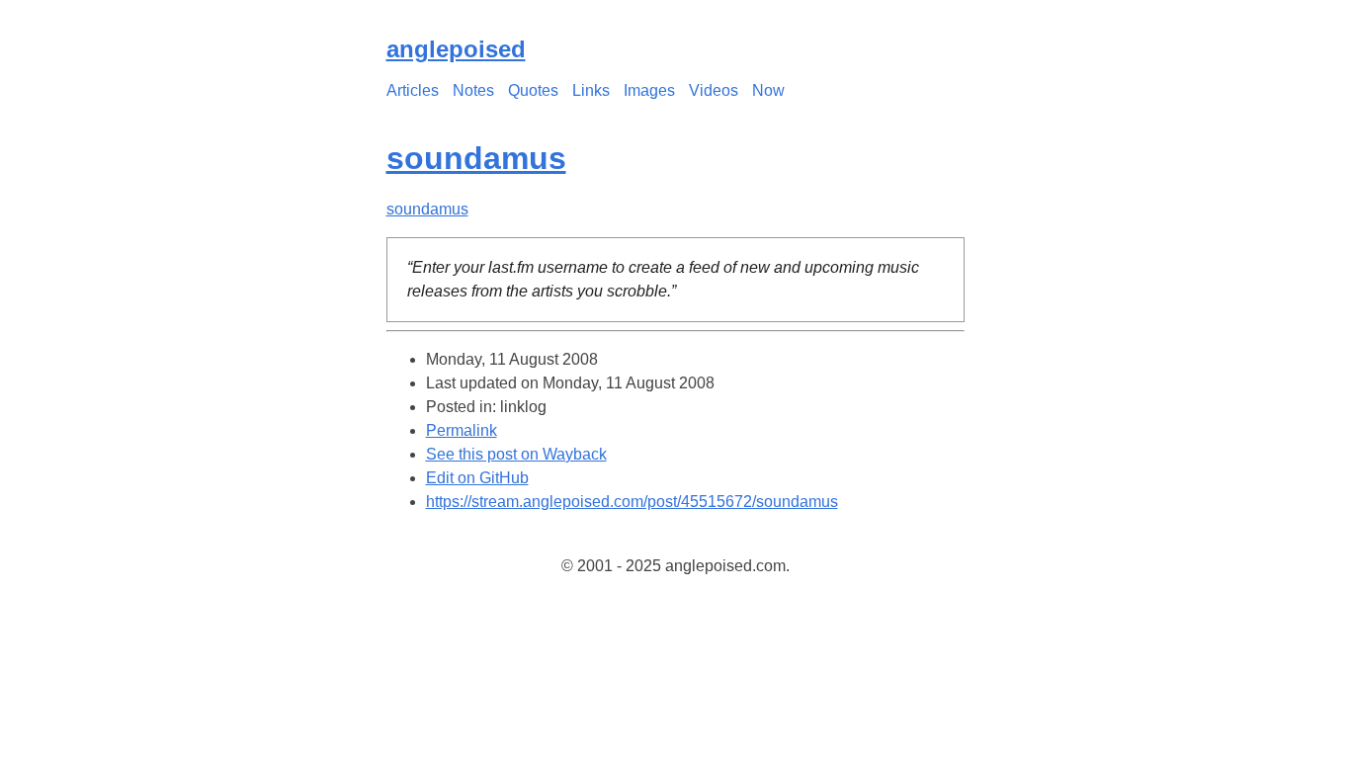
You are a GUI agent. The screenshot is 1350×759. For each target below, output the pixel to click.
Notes (473, 90)
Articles (412, 90)
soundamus (476, 158)
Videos (713, 90)
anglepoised (456, 49)
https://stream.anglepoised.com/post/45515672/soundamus (632, 501)
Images (649, 90)
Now (768, 90)
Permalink (461, 430)
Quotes (533, 90)
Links (591, 90)
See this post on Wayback (516, 454)
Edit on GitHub (477, 477)
